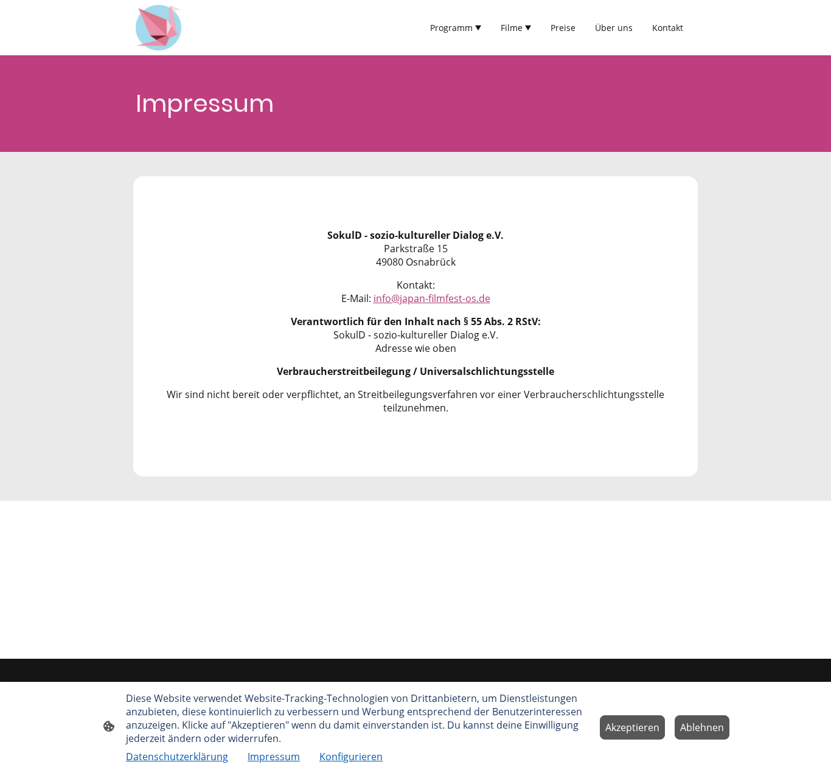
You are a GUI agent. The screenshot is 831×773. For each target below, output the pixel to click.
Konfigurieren (351, 756)
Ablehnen (702, 727)
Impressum (274, 756)
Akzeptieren (632, 727)
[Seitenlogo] (158, 27)
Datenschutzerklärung (177, 756)
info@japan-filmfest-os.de (432, 298)
